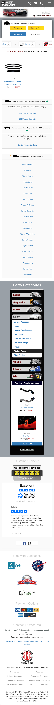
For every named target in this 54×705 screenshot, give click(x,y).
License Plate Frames (23, 330)
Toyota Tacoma (27, 251)
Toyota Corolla (27, 199)
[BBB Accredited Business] (14, 565)
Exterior (17, 317)
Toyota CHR (27, 193)
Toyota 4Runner (27, 165)
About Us (39, 672)
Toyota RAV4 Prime (27, 234)
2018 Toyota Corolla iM (27, 113)
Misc (15, 376)
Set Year (16, 34)
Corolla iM (35, 28)
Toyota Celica (28, 188)
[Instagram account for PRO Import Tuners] (29, 543)
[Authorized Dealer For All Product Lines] (39, 566)
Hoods (16, 326)
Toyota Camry (28, 182)
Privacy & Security (14, 676)
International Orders (15, 685)
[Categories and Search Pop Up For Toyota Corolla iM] (41, 3)
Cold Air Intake (27, 408)
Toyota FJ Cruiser (27, 205)
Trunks (17, 347)
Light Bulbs (18, 334)
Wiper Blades (19, 355)
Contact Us (14, 672)
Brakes (16, 309)
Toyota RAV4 (27, 228)
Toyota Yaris (27, 269)
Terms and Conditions (39, 676)
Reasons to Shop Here (39, 685)
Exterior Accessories (22, 322)
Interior (17, 369)
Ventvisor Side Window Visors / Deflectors (13, 83)
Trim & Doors (36, 34)
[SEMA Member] (27, 656)
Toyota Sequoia (27, 240)
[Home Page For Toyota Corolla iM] (8, 3)
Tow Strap (27, 436)
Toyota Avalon (27, 176)
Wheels (17, 362)
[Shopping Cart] (35, 3)
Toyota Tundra (27, 257)
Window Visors (20, 351)
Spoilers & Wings (21, 343)
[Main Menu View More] (49, 3)
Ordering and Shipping (15, 680)
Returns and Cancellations (39, 680)
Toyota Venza (28, 263)
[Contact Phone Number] (30, 3)
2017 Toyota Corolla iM (27, 119)
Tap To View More (27, 444)
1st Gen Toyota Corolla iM (27, 145)
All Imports (28, 275)
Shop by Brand (27, 449)
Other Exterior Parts (22, 339)
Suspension (19, 302)
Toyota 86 (27, 170)
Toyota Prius (27, 222)
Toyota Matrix (28, 217)
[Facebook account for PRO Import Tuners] (24, 543)
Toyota (17, 28)
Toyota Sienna (27, 246)
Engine (16, 295)
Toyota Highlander (27, 211)
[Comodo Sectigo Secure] (27, 593)
